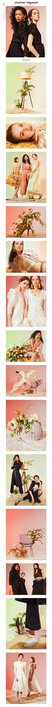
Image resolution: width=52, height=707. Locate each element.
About (3, 15)
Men (4, 8)
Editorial (5, 10)
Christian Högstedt (26, 2)
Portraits (5, 12)
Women (4, 7)
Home (3, 2)
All (3, 5)
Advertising (5, 11)
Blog (3, 19)
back (50, 705)
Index (3, 4)
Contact (4, 17)
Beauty (4, 14)
